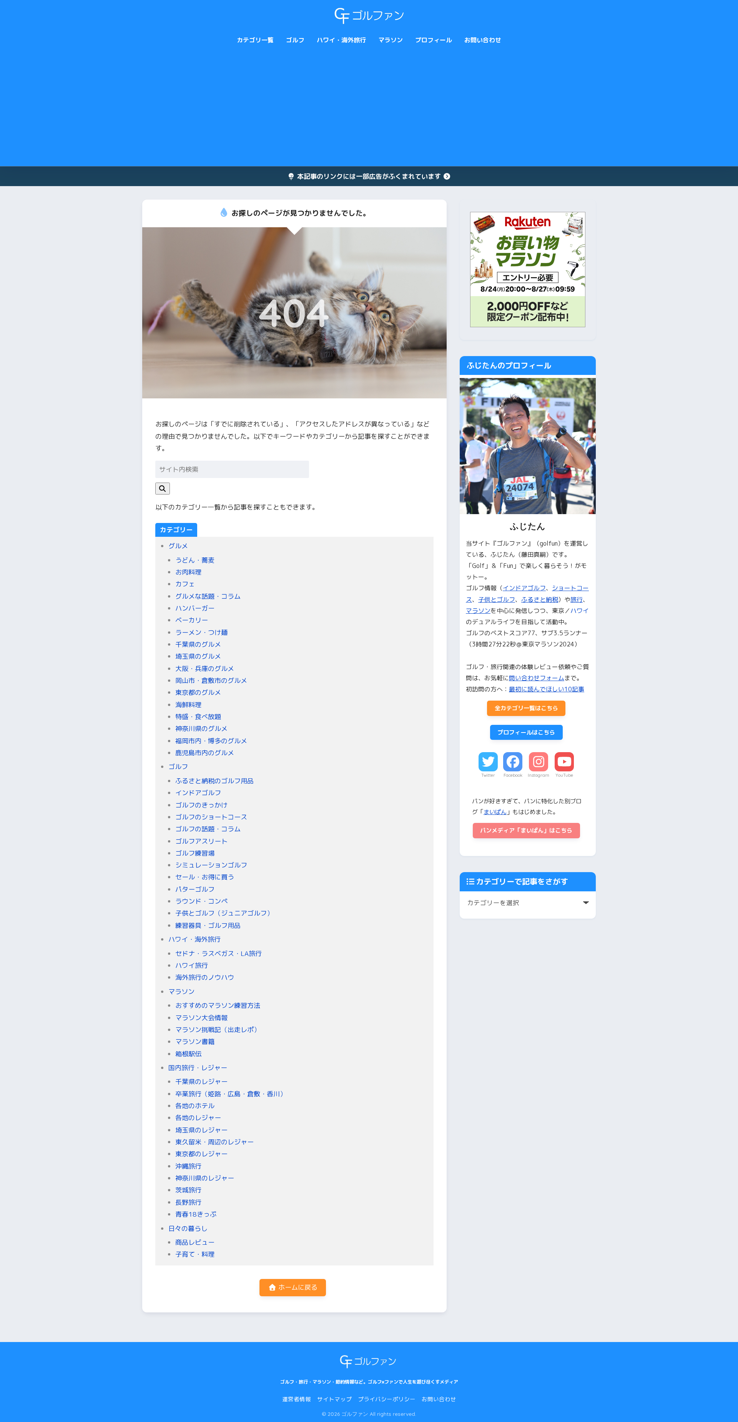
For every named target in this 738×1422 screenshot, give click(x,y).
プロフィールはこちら (526, 732)
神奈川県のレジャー (204, 1178)
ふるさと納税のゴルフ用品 (214, 780)
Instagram (538, 775)
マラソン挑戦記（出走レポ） (217, 1029)
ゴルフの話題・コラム (208, 828)
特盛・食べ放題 (198, 716)
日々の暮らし (188, 1228)
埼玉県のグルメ (198, 656)
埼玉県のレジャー (201, 1130)
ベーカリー (191, 620)
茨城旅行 (188, 1190)
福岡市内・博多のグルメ (211, 740)
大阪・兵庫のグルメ (204, 668)
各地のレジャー (198, 1117)
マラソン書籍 (194, 1041)
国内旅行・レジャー (197, 1067)
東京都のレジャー (201, 1153)
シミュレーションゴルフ (211, 865)
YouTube (564, 775)
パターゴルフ (194, 889)
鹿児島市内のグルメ (204, 752)
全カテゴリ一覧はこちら (526, 708)
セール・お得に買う (204, 877)
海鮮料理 (188, 704)
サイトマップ (334, 1399)
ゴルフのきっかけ (201, 805)
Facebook (513, 775)
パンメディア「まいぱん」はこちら (526, 830)
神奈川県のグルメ (201, 728)
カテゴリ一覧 (255, 40)
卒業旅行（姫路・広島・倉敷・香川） (230, 1093)
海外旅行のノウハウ (204, 977)
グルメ (178, 545)
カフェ (185, 583)
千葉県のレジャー (201, 1081)
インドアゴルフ (198, 792)
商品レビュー (194, 1242)
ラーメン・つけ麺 (201, 632)
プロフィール (433, 40)
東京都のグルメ (198, 692)
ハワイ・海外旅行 (341, 40)
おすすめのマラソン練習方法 (217, 1005)
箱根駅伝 (188, 1053)
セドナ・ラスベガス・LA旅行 (218, 953)
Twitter (488, 775)
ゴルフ (295, 40)
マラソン (390, 40)
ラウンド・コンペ (201, 901)
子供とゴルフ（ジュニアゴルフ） (224, 913)
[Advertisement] (369, 108)
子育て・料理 (194, 1254)
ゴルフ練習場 (194, 853)
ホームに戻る (296, 1287)
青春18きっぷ (195, 1214)
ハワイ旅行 (191, 965)
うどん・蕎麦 (194, 560)
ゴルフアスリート (201, 841)
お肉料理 (188, 572)
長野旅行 (188, 1202)
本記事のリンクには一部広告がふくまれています (369, 176)
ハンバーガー (194, 608)
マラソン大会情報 (201, 1017)
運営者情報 (296, 1399)
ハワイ (579, 610)
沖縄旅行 (188, 1166)
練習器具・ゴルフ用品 (208, 925)
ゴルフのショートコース (211, 817)
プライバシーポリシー (387, 1399)
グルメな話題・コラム (208, 596)
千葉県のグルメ (198, 644)
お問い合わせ (482, 40)
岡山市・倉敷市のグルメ (211, 680)
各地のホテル (194, 1105)
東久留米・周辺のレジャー (214, 1141)
